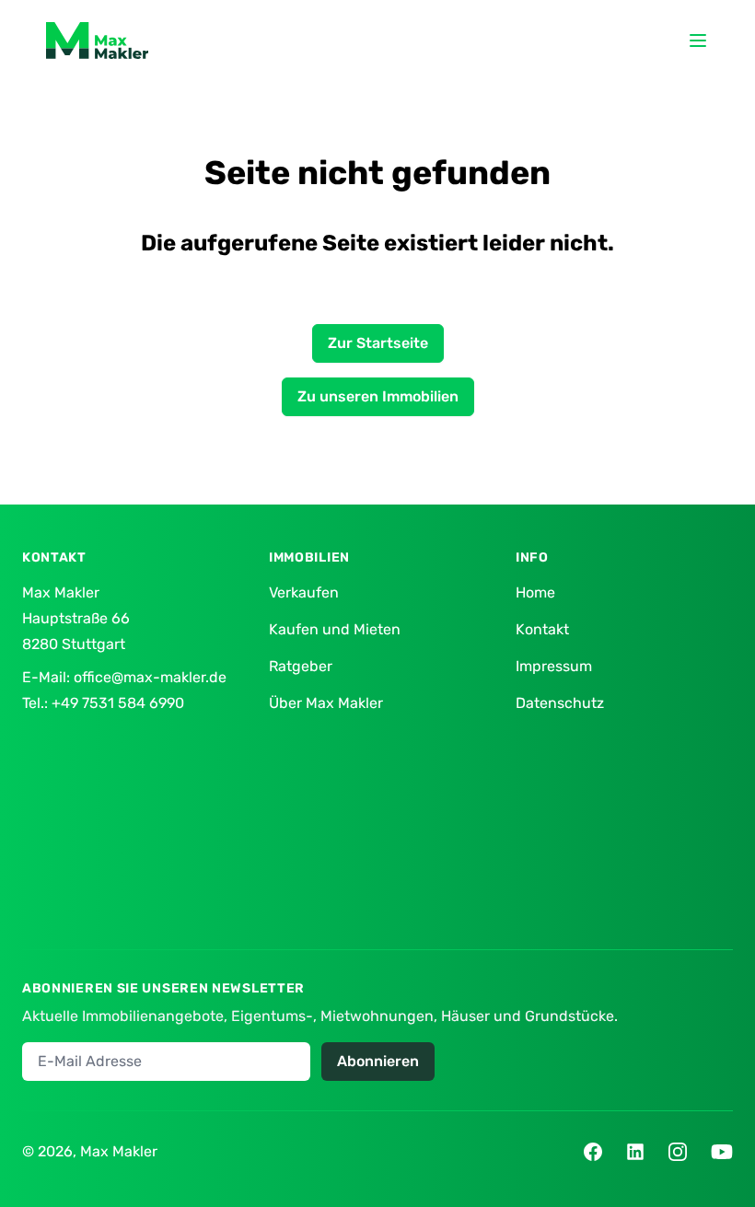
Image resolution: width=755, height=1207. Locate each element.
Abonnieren (378, 1061)
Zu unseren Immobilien (378, 396)
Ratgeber (300, 666)
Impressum (554, 666)
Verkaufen (304, 592)
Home (535, 592)
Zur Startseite (378, 343)
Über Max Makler (326, 703)
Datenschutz (560, 703)
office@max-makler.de (150, 677)
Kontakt (542, 629)
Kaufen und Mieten (335, 629)
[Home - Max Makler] (97, 40)
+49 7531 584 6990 (118, 703)
